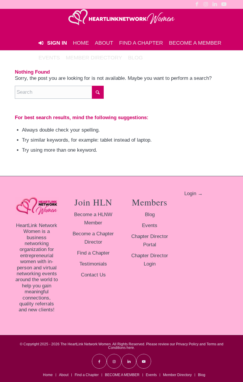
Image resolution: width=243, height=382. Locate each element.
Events (149, 225)
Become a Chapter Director (93, 238)
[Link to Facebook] (197, 4)
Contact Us (93, 275)
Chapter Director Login (149, 260)
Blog (150, 214)
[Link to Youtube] (223, 4)
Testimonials (93, 264)
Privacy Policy (187, 344)
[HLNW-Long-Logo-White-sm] (121, 22)
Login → (193, 193)
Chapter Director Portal (149, 240)
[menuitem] (81, 42)
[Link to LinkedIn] (214, 4)
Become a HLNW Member (93, 219)
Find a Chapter (93, 253)
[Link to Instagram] (206, 4)
